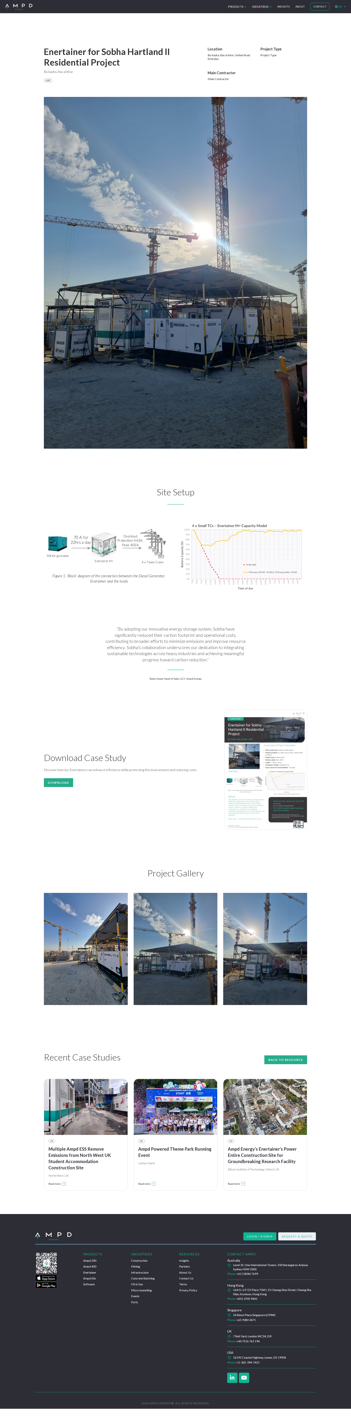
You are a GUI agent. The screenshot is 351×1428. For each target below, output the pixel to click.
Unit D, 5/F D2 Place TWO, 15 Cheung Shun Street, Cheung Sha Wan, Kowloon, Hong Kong (272, 1292)
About (300, 6)
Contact (320, 6)
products (235, 6)
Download (58, 782)
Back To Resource (285, 1059)
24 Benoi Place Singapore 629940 (254, 1315)
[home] (19, 6)
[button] (237, 6)
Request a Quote (297, 1236)
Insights (283, 6)
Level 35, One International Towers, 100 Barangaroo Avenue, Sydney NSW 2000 (270, 1267)
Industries (260, 6)
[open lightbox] (108, 556)
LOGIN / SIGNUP (260, 1236)
